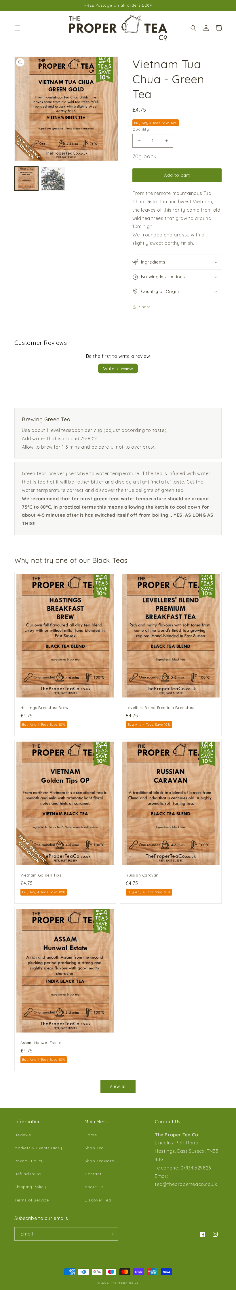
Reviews (22, 1134)
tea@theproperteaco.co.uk (186, 1184)
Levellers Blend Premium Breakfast (160, 707)
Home (91, 1134)
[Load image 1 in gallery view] (26, 179)
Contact (93, 1173)
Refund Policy (28, 1173)
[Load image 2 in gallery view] (53, 179)
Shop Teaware (99, 1160)
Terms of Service (31, 1200)
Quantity (140, 129)
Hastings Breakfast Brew (44, 707)
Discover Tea (98, 1200)
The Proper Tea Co (124, 1283)
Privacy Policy (28, 1160)
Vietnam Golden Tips (40, 875)
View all (118, 1086)
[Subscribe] (111, 1234)
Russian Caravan (142, 875)
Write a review (118, 368)
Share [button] (145, 306)
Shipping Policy (30, 1186)
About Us (94, 1186)
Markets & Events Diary (38, 1147)
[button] (17, 28)
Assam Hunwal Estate (40, 1042)
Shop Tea (94, 1147)
